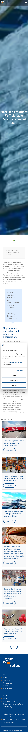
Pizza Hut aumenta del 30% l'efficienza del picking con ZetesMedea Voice (13, 631)
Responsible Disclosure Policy (13, 704)
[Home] (3, 2)
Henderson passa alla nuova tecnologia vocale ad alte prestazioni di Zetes (13, 513)
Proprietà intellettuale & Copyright (15, 719)
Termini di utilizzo (9, 722)
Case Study (6, 680)
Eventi (5, 678)
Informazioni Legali (9, 701)
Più (14, 647)
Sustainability (7, 707)
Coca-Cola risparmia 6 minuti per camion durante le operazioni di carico (14, 443)
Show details (19, 370)
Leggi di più (9, 450)
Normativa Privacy (9, 717)
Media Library (7, 688)
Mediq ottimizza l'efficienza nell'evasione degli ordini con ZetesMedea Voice (14, 478)
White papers (7, 683)
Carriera (5, 686)
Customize (13, 380)
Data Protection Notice (16, 362)
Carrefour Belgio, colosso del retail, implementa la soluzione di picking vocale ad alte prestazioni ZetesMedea (13, 593)
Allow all (14, 375)
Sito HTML (6, 698)
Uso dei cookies (8, 696)
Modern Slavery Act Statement (13, 714)
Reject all (14, 385)
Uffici (4, 675)
